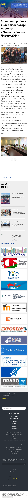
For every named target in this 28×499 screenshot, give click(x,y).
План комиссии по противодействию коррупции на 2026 (14, 444)
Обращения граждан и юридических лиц (14, 434)
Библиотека (14, 438)
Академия (14, 421)
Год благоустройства (14, 413)
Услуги (14, 423)
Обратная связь (5, 398)
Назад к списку (7, 177)
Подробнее (4, 497)
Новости (11, 10)
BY (17, 471)
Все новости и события (7, 243)
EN (14, 471)
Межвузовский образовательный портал (14, 449)
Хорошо (11, 497)
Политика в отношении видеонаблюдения (14, 447)
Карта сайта (14, 453)
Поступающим (14, 416)
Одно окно (14, 436)
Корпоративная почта (14, 451)
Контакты (14, 428)
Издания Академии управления (14, 432)
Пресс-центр (4, 10)
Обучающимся (14, 418)
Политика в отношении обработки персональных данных (14, 441)
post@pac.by (14, 395)
